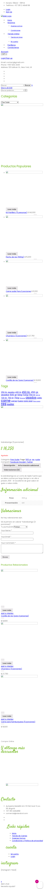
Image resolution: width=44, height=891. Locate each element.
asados (31, 397)
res (3, 403)
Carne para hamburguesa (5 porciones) (18, 722)
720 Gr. (4, 398)
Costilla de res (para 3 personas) (15, 616)
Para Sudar (15, 459)
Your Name (6, 530)
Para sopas (36, 401)
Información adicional (28, 465)
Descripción (9, 465)
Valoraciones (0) (12, 470)
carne (6, 400)
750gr (16, 398)
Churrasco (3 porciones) (11, 669)
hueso (20, 401)
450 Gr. (26, 392)
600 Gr (38, 395)
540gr (26, 395)
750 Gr (11, 398)
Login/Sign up (6, 58)
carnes (14, 401)
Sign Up (9, 12)
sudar (10, 404)
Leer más (12, 209)
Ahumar (22, 398)
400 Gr (18, 392)
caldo (39, 398)
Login (8, 9)
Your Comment (8, 543)
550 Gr (32, 395)
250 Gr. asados (8, 392)
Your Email (6, 536)
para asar (28, 401)
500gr (20, 395)
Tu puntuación (7, 527)
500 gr (13, 394)
